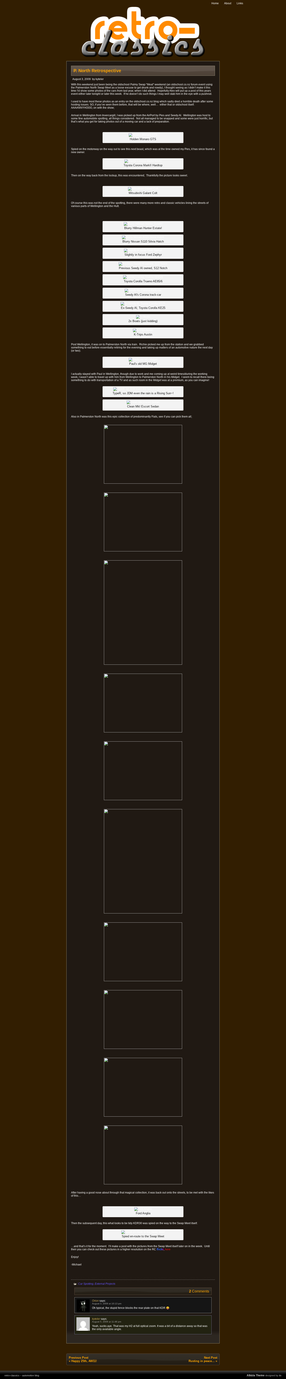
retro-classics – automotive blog (21, 1375)
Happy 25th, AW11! (84, 1361)
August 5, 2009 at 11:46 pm (106, 1321)
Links (240, 3)
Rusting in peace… (202, 1361)
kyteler (100, 79)
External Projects (105, 1283)
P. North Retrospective (97, 70)
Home (215, 3)
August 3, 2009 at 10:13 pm (106, 1303)
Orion (95, 1300)
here (167, 1249)
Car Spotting (85, 1283)
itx (280, 1375)
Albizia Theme (256, 1375)
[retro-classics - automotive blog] (143, 56)
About (227, 3)
